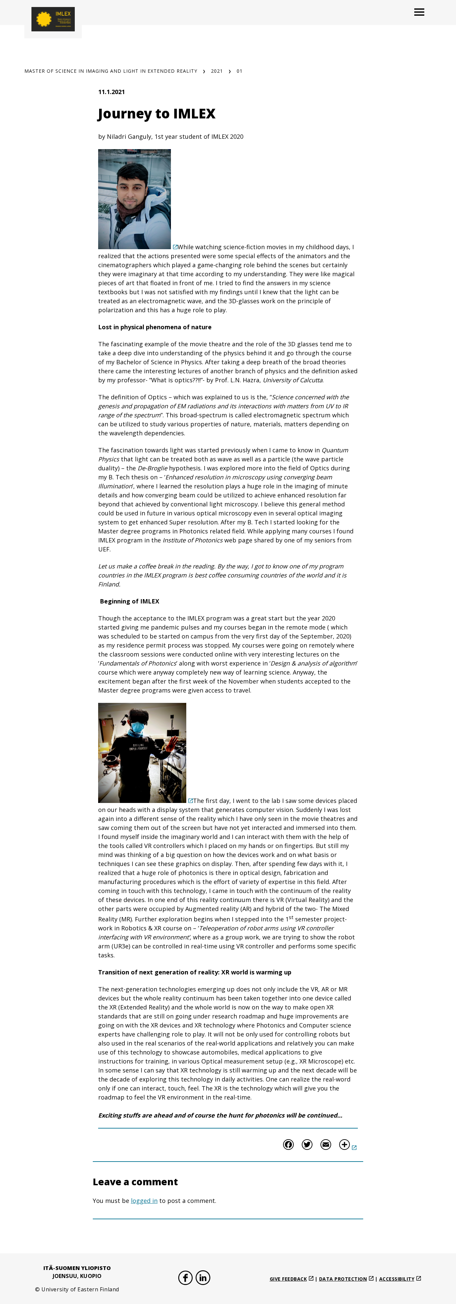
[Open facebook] (185, 1278)
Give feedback (288, 1279)
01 (240, 71)
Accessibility (397, 1279)
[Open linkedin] (203, 1278)
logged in (144, 1201)
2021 (217, 71)
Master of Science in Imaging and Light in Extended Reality (110, 71)
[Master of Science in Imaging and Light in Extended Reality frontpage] (53, 19)
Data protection (343, 1279)
